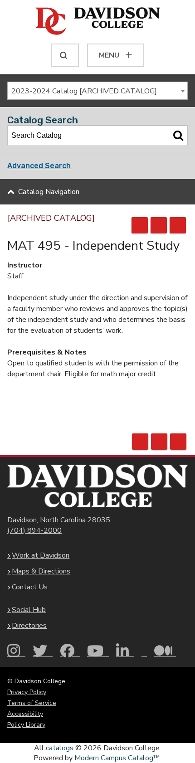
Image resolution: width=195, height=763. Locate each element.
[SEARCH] (65, 55)
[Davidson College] (97, 21)
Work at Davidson (40, 555)
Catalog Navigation (48, 192)
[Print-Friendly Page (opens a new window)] (159, 225)
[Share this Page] (140, 225)
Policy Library (26, 724)
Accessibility (25, 714)
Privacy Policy (26, 692)
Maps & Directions (41, 571)
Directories (29, 626)
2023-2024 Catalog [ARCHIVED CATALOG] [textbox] (84, 91)
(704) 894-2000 (34, 530)
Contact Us (30, 587)
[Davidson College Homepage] (97, 486)
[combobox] (97, 91)
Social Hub (29, 610)
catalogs (59, 748)
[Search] (178, 136)
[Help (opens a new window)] (178, 225)
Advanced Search (39, 165)
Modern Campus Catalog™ (117, 758)
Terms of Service (31, 703)
